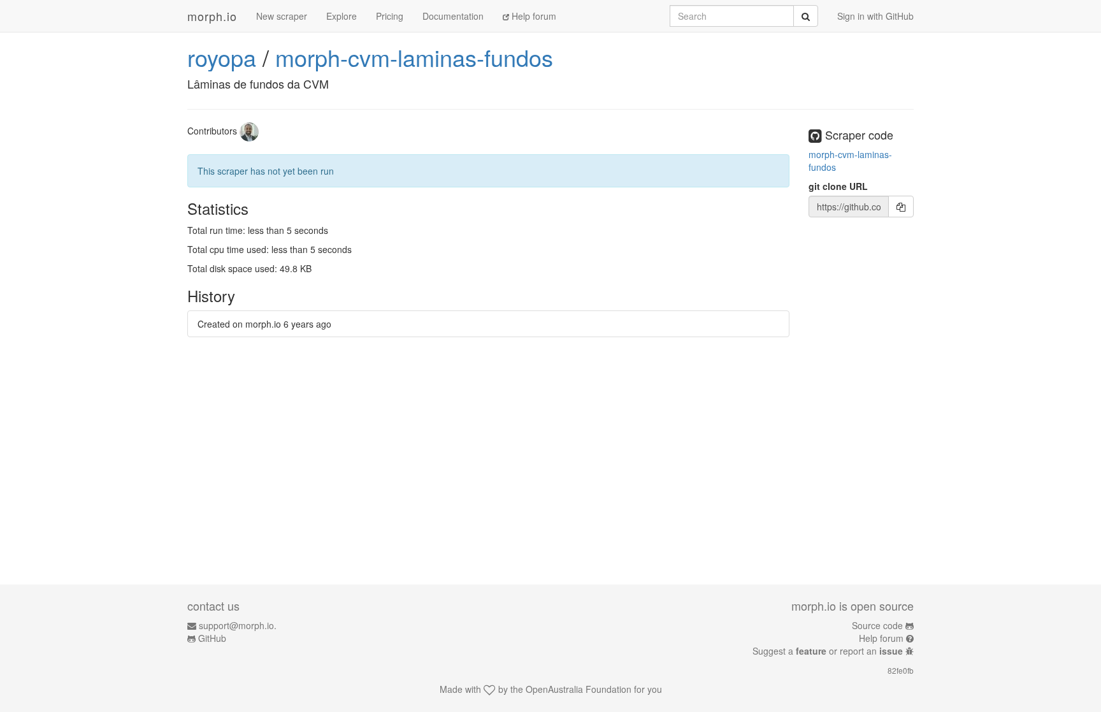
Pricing (389, 16)
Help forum (532, 16)
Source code (877, 625)
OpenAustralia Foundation (578, 689)
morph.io (212, 16)
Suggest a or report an (827, 650)
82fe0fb (901, 670)
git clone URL (838, 186)
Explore (341, 16)
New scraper (281, 16)
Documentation (453, 16)
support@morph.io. (238, 625)
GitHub (212, 638)
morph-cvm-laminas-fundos (414, 57)
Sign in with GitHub (875, 16)
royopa (221, 57)
